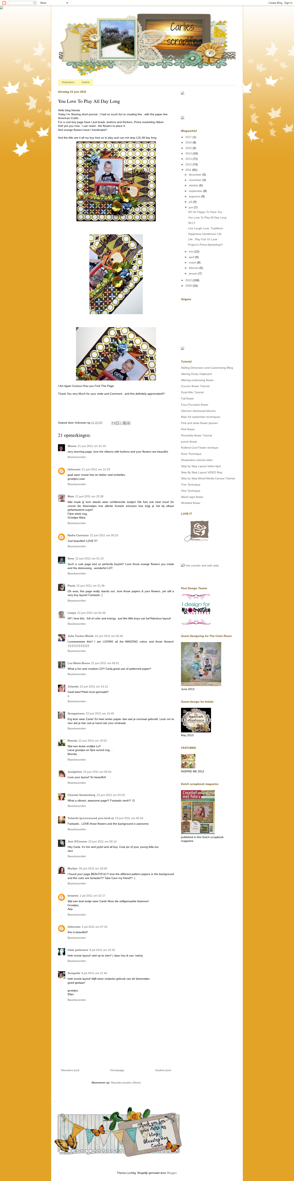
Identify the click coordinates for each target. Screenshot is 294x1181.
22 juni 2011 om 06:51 (105, 663)
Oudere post (163, 1070)
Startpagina (68, 82)
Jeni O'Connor (77, 841)
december (195, 174)
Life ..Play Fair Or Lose (202, 239)
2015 (189, 148)
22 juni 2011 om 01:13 (89, 558)
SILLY (191, 222)
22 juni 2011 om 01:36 (90, 585)
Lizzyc (72, 612)
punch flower (189, 441)
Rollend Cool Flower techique (199, 447)
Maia (71, 496)
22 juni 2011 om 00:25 (104, 535)
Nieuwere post (70, 1070)
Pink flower (188, 429)
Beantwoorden (77, 457)
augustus (195, 196)
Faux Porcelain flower (194, 404)
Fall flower (187, 398)
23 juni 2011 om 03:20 (111, 795)
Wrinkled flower (190, 503)
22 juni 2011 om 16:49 (100, 713)
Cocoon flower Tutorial (195, 386)
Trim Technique (190, 484)
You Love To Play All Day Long (207, 217)
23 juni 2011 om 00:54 (97, 771)
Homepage (117, 1070)
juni (191, 207)
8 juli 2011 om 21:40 (94, 973)
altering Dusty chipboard (196, 373)
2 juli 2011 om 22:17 (92, 895)
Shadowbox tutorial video (197, 460)
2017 (189, 137)
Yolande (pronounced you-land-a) (91, 818)
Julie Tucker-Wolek (81, 636)
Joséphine (75, 771)
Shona (72, 446)
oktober (194, 185)
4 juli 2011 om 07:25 (94, 926)
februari (194, 267)
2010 (189, 280)
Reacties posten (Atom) (126, 1082)
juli (191, 201)
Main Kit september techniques (200, 416)
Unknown (74, 469)
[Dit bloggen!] (117, 423)
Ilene (71, 558)
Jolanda (73, 686)
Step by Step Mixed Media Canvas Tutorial (208, 478)
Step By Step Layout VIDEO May (201, 472)
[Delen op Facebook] (125, 423)
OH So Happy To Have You (205, 212)
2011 (188, 169)
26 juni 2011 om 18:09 (93, 868)
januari (193, 273)
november (195, 180)
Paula (71, 585)
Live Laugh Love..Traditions (205, 228)
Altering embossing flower (197, 380)
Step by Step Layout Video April (201, 466)
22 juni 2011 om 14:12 (94, 686)
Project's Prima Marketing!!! (205, 244)
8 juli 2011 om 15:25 (102, 950)
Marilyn (73, 868)
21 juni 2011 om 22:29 (96, 469)
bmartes (73, 895)
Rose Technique (191, 453)
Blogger (172, 1172)
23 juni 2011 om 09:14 (102, 841)
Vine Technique (190, 490)
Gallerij (85, 82)
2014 (189, 153)
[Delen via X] (121, 423)
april (192, 257)
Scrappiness (76, 713)
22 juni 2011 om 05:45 (109, 636)
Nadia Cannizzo (78, 535)
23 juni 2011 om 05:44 (129, 818)
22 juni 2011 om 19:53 (93, 740)
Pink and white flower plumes (199, 423)
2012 (189, 164)
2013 (189, 158)
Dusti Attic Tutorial (192, 392)
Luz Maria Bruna (79, 663)
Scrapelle (74, 973)
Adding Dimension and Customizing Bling (207, 367)
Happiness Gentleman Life (205, 233)
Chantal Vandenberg (81, 795)
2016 (189, 142)
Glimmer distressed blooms (198, 410)
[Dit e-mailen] (113, 423)
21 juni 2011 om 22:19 (92, 446)
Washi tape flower (192, 497)
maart (193, 262)
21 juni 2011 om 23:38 (89, 496)
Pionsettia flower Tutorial (196, 435)
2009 (189, 285)
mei (191, 251)
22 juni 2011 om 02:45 (91, 612)
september (196, 191)
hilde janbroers (78, 950)
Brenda (72, 740)
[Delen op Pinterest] (129, 423)
